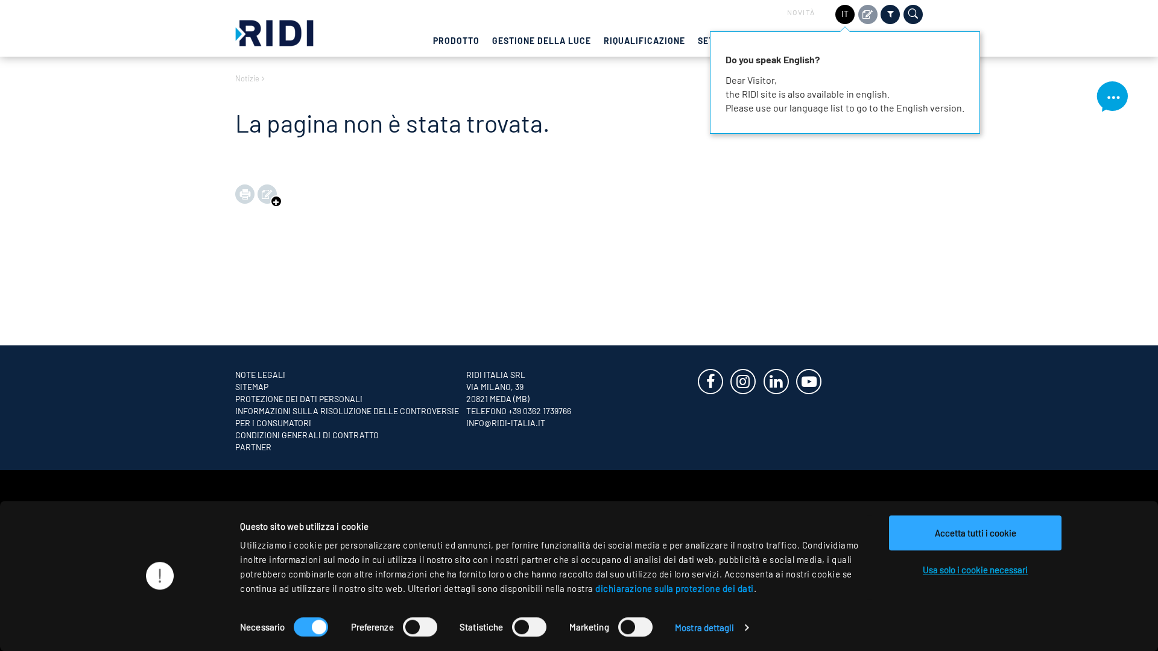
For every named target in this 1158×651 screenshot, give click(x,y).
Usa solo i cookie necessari (975, 569)
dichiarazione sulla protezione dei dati (674, 588)
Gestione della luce (541, 41)
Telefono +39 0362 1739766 (518, 411)
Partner (253, 447)
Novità (801, 12)
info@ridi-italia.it (505, 423)
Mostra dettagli (704, 627)
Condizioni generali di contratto (307, 435)
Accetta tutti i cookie (975, 532)
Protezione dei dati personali (298, 399)
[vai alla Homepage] (274, 31)
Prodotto (456, 41)
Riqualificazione (644, 41)
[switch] (420, 627)
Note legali (260, 375)
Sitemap (251, 387)
